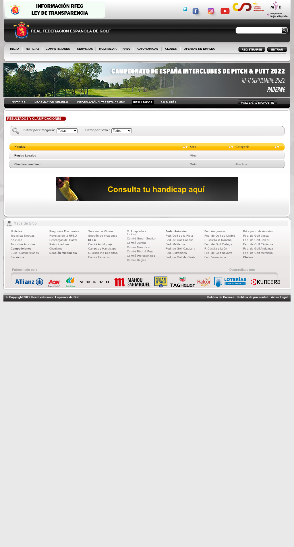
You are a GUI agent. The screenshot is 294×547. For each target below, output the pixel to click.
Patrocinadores (59, 244)
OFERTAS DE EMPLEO (199, 48)
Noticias (16, 231)
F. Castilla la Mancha (218, 239)
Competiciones (21, 248)
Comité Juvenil (136, 242)
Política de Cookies (221, 297)
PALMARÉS (168, 102)
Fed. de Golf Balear (256, 239)
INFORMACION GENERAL (51, 102)
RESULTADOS (142, 102)
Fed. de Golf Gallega (218, 244)
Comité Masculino (138, 247)
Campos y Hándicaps (102, 248)
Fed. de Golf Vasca (256, 235)
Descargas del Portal (63, 239)
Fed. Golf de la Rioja (179, 235)
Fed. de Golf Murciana (258, 252)
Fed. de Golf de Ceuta (181, 257)
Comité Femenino (99, 257)
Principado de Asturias (258, 231)
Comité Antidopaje (100, 244)
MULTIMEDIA (107, 49)
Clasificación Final (27, 164)
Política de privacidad (252, 297)
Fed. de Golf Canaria (180, 239)
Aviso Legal (279, 297)
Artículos (16, 239)
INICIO (14, 48)
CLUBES (171, 48)
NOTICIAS (32, 49)
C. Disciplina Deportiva (103, 252)
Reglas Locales (25, 155)
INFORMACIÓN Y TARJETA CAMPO (101, 102)
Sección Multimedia (63, 252)
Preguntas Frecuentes (64, 231)
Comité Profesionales (141, 255)
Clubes (248, 257)
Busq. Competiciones (25, 252)
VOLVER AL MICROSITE (257, 102)
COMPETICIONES (58, 48)
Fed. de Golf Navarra (218, 252)
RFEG (125, 49)
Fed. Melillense (175, 244)
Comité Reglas (136, 260)
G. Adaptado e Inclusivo (136, 233)
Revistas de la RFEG (63, 235)
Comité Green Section (141, 238)
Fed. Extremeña (176, 252)
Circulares (55, 248)
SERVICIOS (84, 49)
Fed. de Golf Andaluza (258, 248)
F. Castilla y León (215, 248)
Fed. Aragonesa (215, 231)
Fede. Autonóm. (176, 231)
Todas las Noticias (22, 235)
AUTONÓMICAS (147, 48)
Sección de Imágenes (102, 235)
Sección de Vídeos (100, 231)
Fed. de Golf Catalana (180, 248)
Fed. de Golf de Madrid (219, 235)
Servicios (17, 257)
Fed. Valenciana (215, 257)
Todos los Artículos (23, 244)
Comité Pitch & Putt (140, 251)
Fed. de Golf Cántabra (258, 244)
